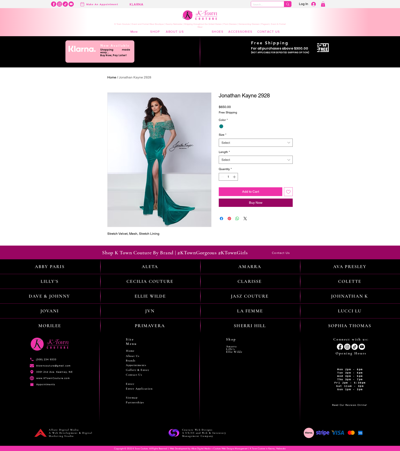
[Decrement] (222, 176)
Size (222, 134)
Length (224, 152)
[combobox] (256, 143)
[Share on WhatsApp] (237, 218)
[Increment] (234, 176)
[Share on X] (245, 218)
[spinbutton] (228, 176)
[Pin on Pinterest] (229, 218)
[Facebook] (53, 4)
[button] (323, 4)
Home (111, 77)
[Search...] (287, 4)
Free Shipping (228, 112)
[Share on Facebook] (221, 218)
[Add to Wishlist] (288, 191)
